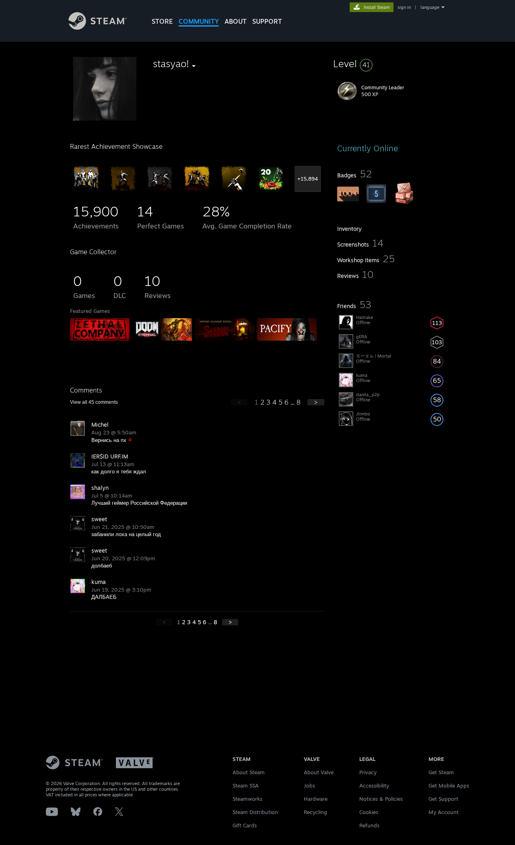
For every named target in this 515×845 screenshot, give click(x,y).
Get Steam (441, 772)
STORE (162, 21)
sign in (404, 7)
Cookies (368, 812)
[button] (391, 64)
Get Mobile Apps (448, 785)
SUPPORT (267, 21)
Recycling (315, 812)
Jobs (309, 785)
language (429, 7)
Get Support (443, 799)
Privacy (368, 772)
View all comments (94, 402)
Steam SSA (246, 785)
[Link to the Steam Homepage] (97, 27)
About (236, 21)
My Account (443, 812)
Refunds (369, 825)
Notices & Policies (381, 799)
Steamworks (247, 799)
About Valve (319, 772)
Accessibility (374, 785)
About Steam (249, 772)
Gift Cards (245, 825)
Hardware (316, 799)
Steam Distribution (255, 812)
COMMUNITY (199, 21)
